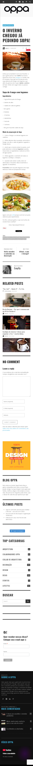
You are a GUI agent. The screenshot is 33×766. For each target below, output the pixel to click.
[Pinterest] (26, 1)
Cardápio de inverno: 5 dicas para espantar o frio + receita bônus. (14, 333)
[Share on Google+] (29, 48)
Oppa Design (8, 291)
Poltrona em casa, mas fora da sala (16, 517)
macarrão (10, 239)
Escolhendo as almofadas (15, 729)
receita (21, 239)
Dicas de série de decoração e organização (18, 513)
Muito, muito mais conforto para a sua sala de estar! (16, 722)
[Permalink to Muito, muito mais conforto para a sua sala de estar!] (3, 722)
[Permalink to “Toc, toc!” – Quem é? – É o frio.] (16, 300)
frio (23, 237)
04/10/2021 (11, 313)
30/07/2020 (11, 336)
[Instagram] (19, 1)
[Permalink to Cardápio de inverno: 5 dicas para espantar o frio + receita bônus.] (16, 345)
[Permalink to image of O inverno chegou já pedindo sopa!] (16, 61)
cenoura (15, 237)
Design (5, 570)
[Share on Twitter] (26, 48)
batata (4, 237)
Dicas (5, 25)
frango (19, 237)
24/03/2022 (14, 291)
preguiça (18, 77)
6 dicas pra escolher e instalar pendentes (17, 715)
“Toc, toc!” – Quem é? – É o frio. (13, 289)
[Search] (3, 1)
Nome (5, 651)
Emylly (6, 313)
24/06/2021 (13, 48)
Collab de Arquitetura (12, 559)
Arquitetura (8, 549)
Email (5, 643)
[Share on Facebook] (23, 48)
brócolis (9, 237)
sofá (13, 215)
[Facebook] (16, 1)
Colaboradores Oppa (11, 554)
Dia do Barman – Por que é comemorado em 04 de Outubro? (16, 310)
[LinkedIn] (23, 1)
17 (30, 714)
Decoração (7, 564)
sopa (25, 239)
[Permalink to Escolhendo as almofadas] (3, 729)
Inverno (27, 237)
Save (29, 50)
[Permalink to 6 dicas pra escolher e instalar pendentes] (3, 714)
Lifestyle (10, 25)
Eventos (6, 580)
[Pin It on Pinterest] (4, 228)
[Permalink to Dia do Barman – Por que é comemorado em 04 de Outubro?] (16, 323)
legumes (5, 239)
